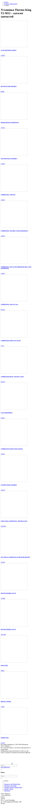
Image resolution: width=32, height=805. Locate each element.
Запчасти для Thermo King (12, 784)
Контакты (7, 790)
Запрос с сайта (8, 789)
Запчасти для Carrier (10, 786)
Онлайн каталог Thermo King (13, 787)
